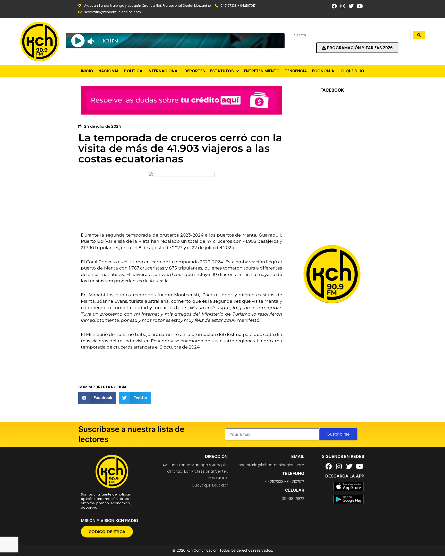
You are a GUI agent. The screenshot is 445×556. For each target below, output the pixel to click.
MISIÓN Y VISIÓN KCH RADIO (109, 520)
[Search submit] (419, 35)
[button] (97, 398)
